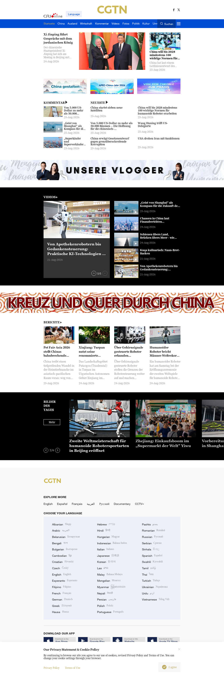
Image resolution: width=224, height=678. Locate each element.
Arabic (60, 530)
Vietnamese (155, 599)
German (62, 599)
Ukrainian (155, 587)
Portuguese (110, 612)
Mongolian (109, 580)
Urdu (148, 593)
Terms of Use (72, 667)
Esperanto (64, 580)
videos (50, 197)
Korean (106, 562)
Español (62, 503)
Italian (105, 549)
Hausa (60, 612)
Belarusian (66, 537)
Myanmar (111, 587)
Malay (109, 574)
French (61, 593)
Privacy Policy (52, 667)
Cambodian (61, 555)
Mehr (52, 422)
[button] (93, 273)
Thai (148, 574)
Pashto (150, 524)
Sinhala (150, 549)
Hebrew (106, 524)
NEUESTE (98, 102)
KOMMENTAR (54, 102)
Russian (152, 537)
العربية (91, 503)
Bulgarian (64, 549)
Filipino (61, 587)
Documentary (122, 503)
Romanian (153, 530)
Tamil (149, 568)
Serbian (151, 543)
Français (77, 503)
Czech (60, 568)
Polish (105, 606)
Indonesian (112, 543)
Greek (61, 606)
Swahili (152, 562)
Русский (104, 503)
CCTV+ (139, 503)
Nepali (105, 593)
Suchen (168, 23)
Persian (106, 599)
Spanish (152, 555)
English (48, 503)
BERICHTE (52, 322)
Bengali (59, 543)
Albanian (61, 524)
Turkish (151, 580)
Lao (102, 568)
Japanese (108, 555)
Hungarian (108, 537)
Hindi (103, 530)
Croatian (62, 562)
